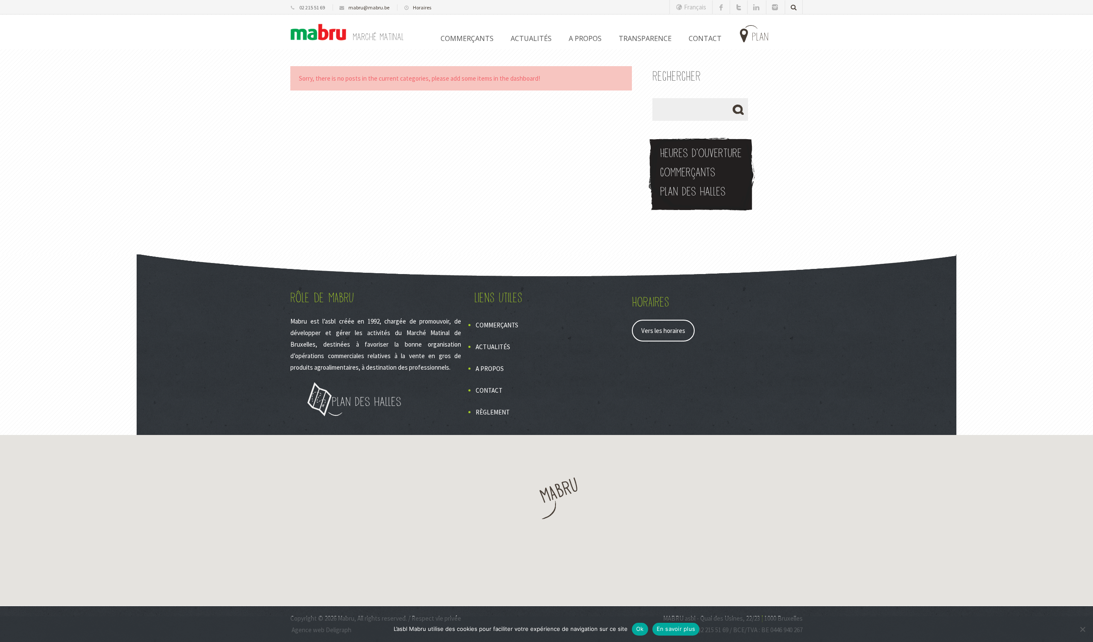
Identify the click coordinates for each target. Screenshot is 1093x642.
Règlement (493, 412)
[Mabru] (318, 32)
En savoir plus (676, 628)
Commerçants (467, 38)
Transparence (645, 38)
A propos (585, 38)
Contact (489, 390)
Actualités (531, 38)
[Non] (1082, 629)
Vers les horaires (663, 331)
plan (760, 37)
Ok (640, 628)
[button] (546, 498)
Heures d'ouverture (701, 153)
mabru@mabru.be (368, 7)
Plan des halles (692, 192)
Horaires (422, 7)
